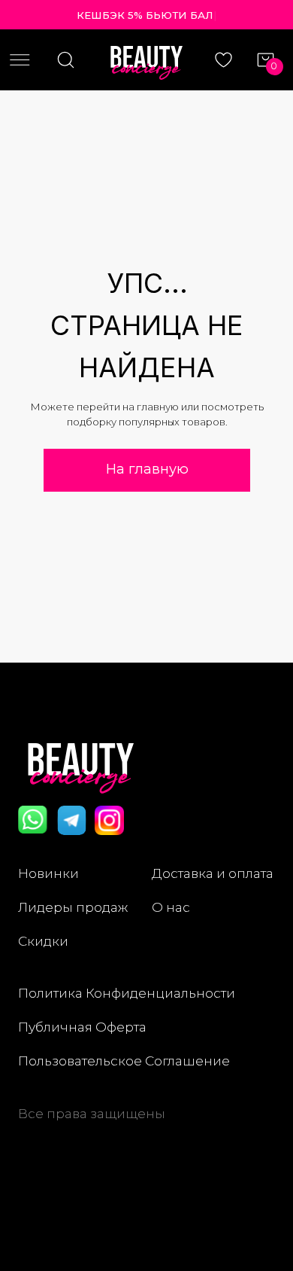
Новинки (48, 873)
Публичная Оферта (82, 1027)
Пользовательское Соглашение (124, 1060)
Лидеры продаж (73, 907)
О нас (171, 907)
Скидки (43, 941)
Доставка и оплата (212, 873)
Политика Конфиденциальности (126, 993)
